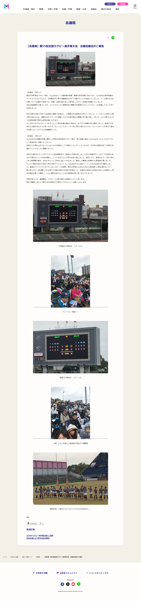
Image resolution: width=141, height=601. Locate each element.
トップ (5, 557)
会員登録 (122, 4)
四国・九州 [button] (81, 9)
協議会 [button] (94, 9)
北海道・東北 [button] (29, 9)
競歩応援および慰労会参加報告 (38, 538)
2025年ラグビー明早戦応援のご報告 (40, 535)
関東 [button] (41, 9)
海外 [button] (117, 9)
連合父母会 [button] (106, 9)
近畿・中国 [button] (67, 9)
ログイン (110, 4)
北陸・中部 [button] (53, 9)
